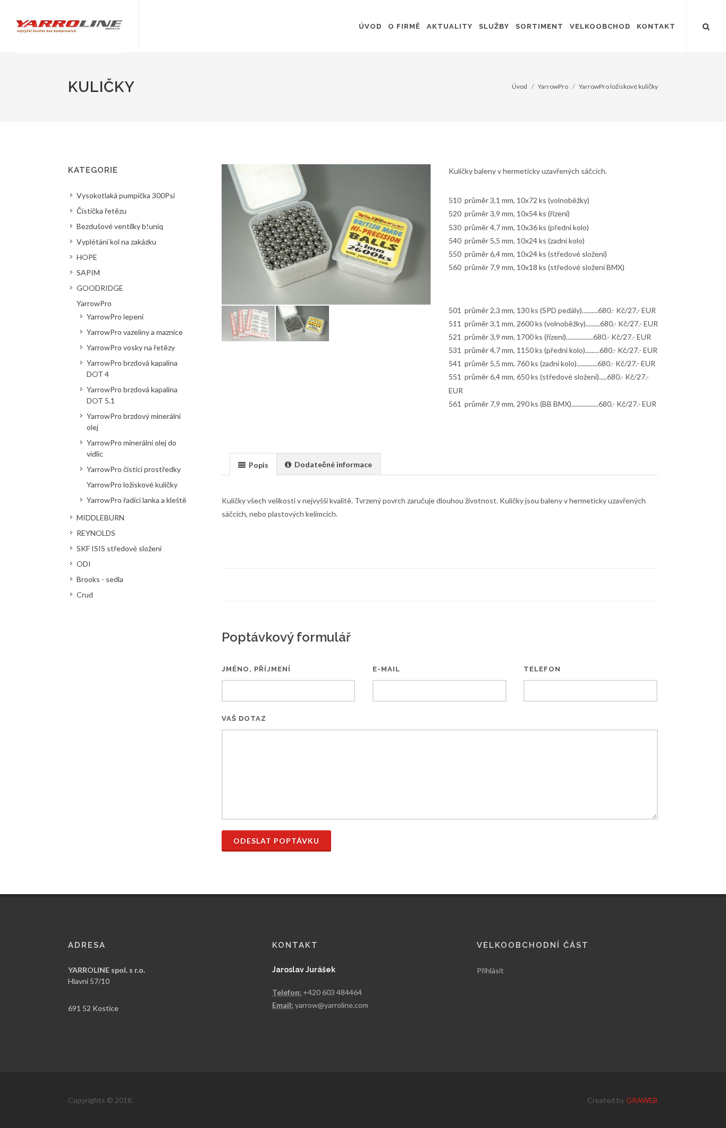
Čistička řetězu (101, 210)
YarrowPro (553, 86)
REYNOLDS (96, 532)
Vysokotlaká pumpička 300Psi (126, 195)
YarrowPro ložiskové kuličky (618, 86)
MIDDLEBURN (100, 517)
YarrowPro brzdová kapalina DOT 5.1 (132, 395)
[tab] (253, 464)
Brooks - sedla (100, 579)
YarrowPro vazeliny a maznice (135, 331)
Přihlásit (490, 970)
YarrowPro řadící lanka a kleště (137, 499)
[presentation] (253, 464)
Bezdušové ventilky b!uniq (120, 226)
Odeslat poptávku (276, 840)
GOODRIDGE (100, 287)
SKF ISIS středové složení (119, 548)
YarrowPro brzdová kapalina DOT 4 (132, 368)
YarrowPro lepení (115, 316)
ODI (84, 563)
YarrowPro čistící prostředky (134, 469)
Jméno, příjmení (256, 669)
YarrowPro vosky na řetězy (131, 347)
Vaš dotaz (244, 718)
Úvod (519, 86)
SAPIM (88, 272)
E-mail (386, 669)
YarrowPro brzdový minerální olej (134, 421)
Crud (85, 594)
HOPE (87, 257)
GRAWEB (642, 1100)
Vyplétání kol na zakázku (116, 241)
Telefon (542, 669)
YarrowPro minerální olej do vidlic (131, 448)
